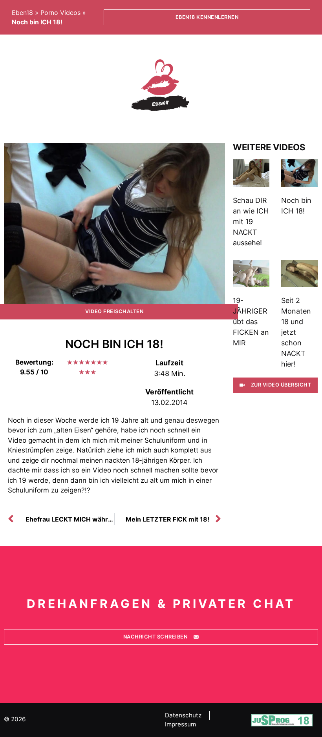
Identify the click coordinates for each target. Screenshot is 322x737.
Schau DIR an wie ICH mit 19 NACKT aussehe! (251, 221)
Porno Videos (60, 12)
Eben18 (22, 12)
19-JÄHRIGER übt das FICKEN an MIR (251, 321)
